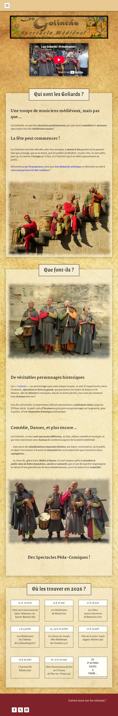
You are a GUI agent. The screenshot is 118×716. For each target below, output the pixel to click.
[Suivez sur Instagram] (26, 709)
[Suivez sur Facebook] (14, 709)
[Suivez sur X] (20, 709)
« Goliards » (22, 386)
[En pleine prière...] (59, 360)
